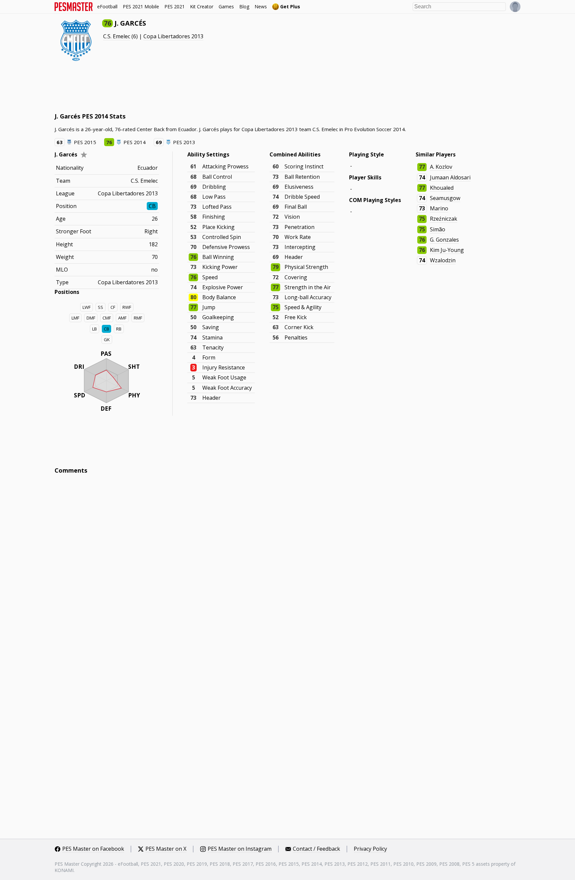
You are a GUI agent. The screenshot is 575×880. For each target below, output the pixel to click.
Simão (437, 229)
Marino (439, 208)
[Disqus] (287, 569)
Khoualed (442, 187)
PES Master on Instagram (240, 849)
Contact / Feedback (316, 849)
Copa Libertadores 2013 (173, 36)
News (261, 6)
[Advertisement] (176, 87)
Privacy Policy (370, 849)
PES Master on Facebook (93, 849)
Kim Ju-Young (447, 250)
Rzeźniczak (443, 218)
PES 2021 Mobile (141, 6)
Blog (244, 6)
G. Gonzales (444, 239)
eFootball (107, 6)
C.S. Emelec (116, 36)
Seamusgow (445, 198)
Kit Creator (201, 6)
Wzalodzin (443, 260)
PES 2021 (174, 6)
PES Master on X (165, 849)
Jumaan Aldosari (450, 177)
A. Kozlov (441, 166)
